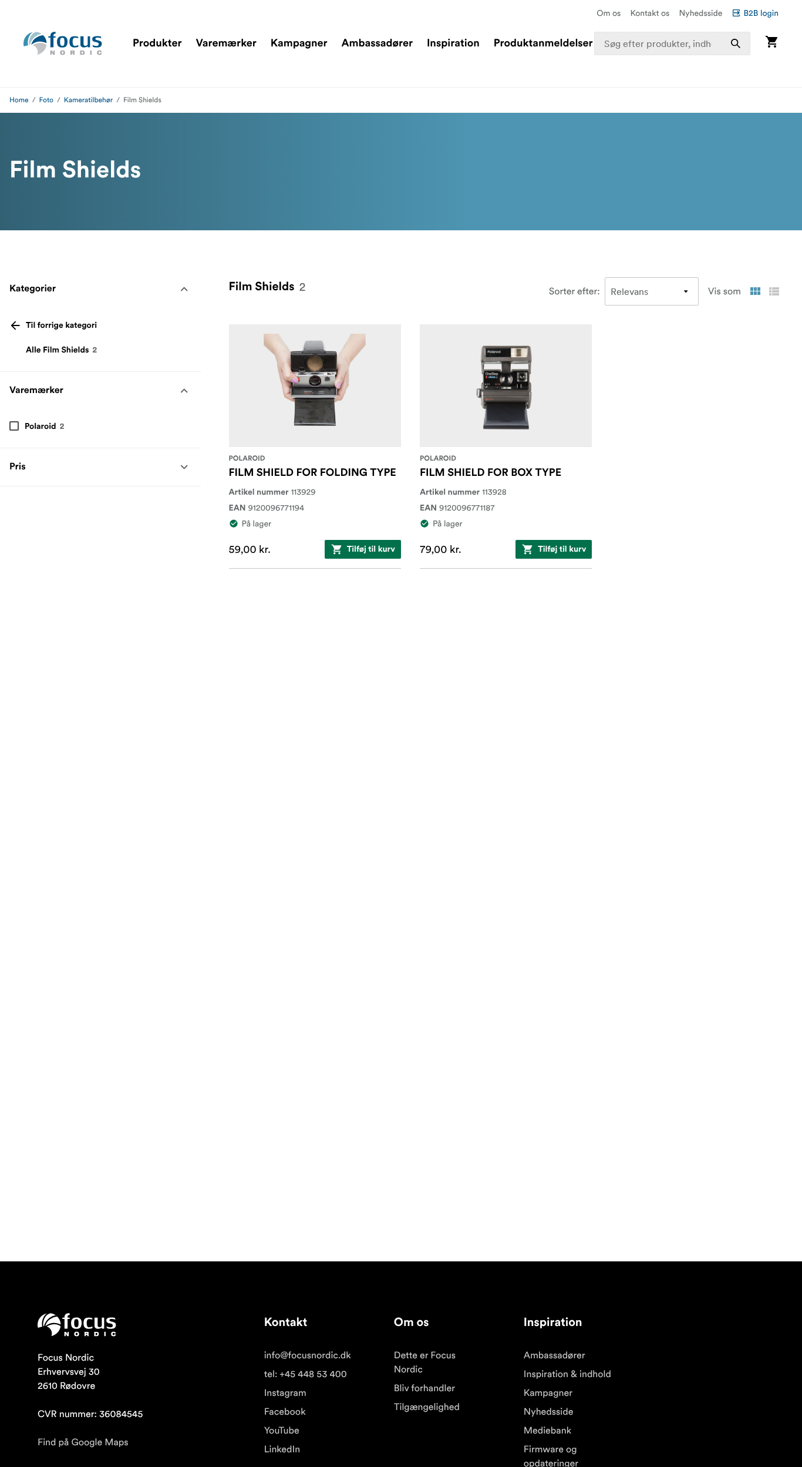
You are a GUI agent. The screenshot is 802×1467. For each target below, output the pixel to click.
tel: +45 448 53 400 (305, 1374)
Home (19, 100)
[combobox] (672, 43)
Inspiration (453, 43)
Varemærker (226, 43)
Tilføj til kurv (371, 549)
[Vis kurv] (771, 43)
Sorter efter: (574, 291)
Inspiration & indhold (567, 1374)
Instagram (285, 1393)
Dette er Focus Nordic (425, 1362)
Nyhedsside (700, 13)
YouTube (281, 1430)
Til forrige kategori (61, 325)
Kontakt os (649, 13)
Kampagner (299, 43)
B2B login (761, 13)
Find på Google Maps (83, 1442)
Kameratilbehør (88, 100)
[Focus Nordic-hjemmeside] (62, 43)
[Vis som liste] (773, 291)
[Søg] (735, 43)
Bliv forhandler (424, 1388)
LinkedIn (282, 1449)
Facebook (285, 1412)
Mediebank (547, 1430)
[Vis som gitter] (755, 291)
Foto (46, 100)
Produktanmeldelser (543, 43)
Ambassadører (377, 43)
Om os (609, 13)
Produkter (157, 43)
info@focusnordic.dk (307, 1355)
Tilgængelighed (427, 1407)
